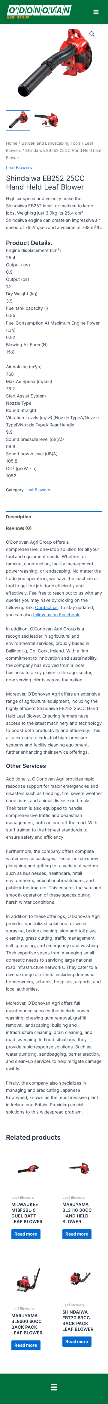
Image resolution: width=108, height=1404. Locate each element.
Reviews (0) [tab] (19, 528)
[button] (92, 34)
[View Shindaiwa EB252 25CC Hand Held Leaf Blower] (18, 120)
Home (11, 143)
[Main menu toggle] (96, 12)
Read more (25, 1234)
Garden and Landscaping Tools (51, 143)
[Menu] (54, 1387)
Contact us (46, 607)
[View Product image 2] (46, 119)
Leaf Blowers (19, 167)
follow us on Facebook (56, 614)
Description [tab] (18, 517)
